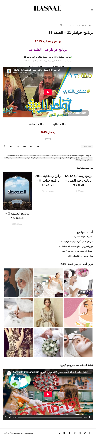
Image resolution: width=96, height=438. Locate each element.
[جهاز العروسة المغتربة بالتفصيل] (48, 283)
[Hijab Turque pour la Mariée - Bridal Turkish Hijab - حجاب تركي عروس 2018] (18, 283)
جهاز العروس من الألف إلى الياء (80, 256)
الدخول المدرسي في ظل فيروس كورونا (77, 251)
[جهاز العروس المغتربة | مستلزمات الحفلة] (18, 312)
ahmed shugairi (78, 155)
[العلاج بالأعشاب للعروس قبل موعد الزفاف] (78, 342)
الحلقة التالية (60, 124)
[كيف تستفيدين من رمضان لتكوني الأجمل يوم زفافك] (78, 312)
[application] (48, 394)
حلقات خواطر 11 (45, 158)
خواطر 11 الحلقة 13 (22, 158)
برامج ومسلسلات (86, 25)
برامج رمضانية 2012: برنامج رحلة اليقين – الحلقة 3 (78, 180)
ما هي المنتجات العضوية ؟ (82, 237)
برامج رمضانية (58, 158)
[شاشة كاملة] (6, 417)
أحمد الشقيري (86, 158)
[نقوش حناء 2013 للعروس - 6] (18, 342)
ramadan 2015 (13, 155)
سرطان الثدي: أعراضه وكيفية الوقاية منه (77, 241)
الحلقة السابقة (37, 124)
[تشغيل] (89, 417)
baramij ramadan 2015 (61, 155)
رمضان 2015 (81, 160)
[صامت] (10, 417)
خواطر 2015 (9, 158)
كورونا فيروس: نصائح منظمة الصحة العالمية (76, 246)
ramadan (24, 155)
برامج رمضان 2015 (72, 158)
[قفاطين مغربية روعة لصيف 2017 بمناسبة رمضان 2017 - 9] (48, 312)
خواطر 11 (34, 158)
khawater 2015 (34, 155)
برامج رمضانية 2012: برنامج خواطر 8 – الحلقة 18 (48, 180)
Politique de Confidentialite (23, 433)
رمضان (89, 160)
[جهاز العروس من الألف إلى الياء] (78, 283)
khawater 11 (46, 155)
